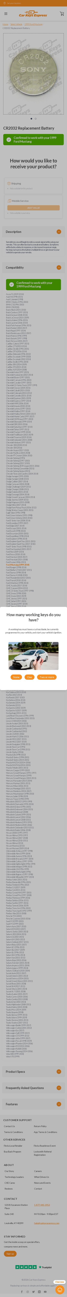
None (16, 677)
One (29, 677)
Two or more (47, 677)
